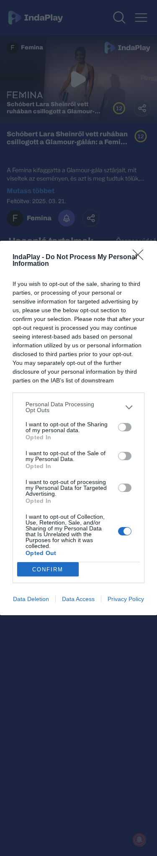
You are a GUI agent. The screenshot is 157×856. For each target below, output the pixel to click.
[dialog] (78, 428)
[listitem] (78, 407)
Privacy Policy (126, 599)
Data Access (78, 599)
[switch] (124, 427)
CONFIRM (47, 569)
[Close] (141, 257)
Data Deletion (31, 599)
